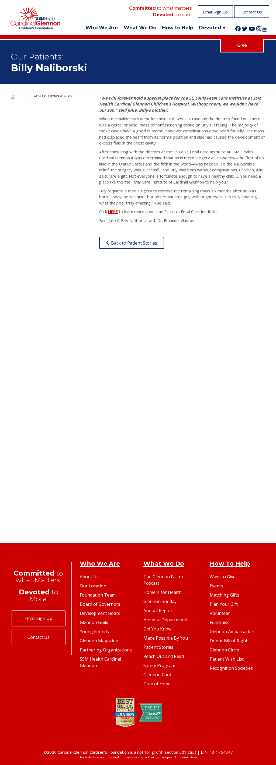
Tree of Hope (157, 684)
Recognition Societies (231, 668)
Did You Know (157, 629)
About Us (89, 577)
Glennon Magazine (99, 641)
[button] (215, 11)
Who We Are (101, 28)
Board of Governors (100, 604)
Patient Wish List (227, 659)
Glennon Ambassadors (233, 631)
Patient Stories (158, 647)
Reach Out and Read (163, 656)
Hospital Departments (165, 620)
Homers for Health (162, 592)
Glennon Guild (94, 622)
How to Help (177, 28)
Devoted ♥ (212, 28)
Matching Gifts (224, 595)
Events (216, 586)
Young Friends (94, 631)
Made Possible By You (165, 638)
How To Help (230, 563)
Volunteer (220, 613)
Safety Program (159, 665)
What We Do (140, 28)
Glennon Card (157, 675)
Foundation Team (98, 595)
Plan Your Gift (224, 604)
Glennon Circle (224, 650)
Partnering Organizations (106, 650)
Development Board (100, 613)
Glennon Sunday (160, 601)
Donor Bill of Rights (230, 641)
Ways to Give (223, 577)
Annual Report (158, 611)
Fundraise (220, 622)
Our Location (93, 586)
